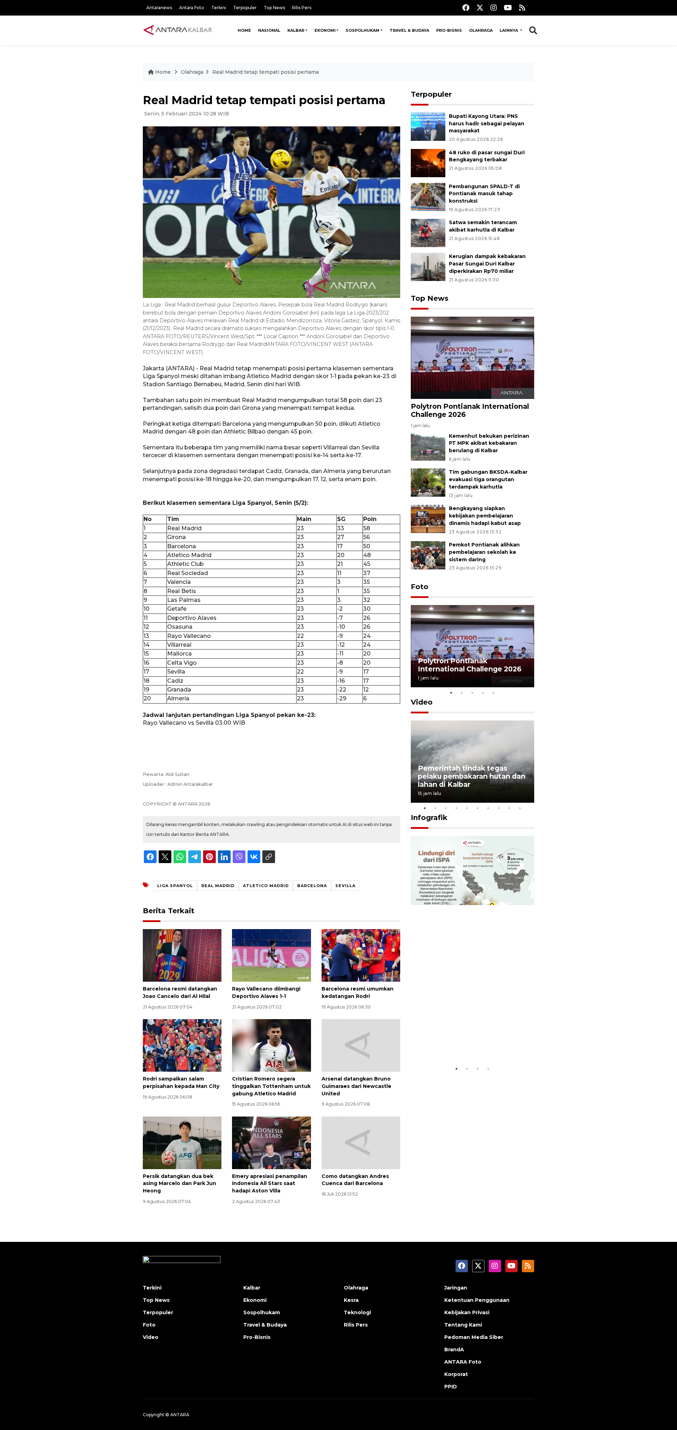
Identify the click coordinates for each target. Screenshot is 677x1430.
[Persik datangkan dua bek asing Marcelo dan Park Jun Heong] (182, 1142)
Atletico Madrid (266, 885)
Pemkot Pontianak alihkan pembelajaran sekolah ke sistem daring (484, 552)
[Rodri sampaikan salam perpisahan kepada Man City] (182, 1045)
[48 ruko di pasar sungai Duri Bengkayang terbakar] (428, 162)
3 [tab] (472, 692)
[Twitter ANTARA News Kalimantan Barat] (479, 7)
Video (422, 702)
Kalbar (295, 30)
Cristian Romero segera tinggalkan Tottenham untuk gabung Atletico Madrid (271, 1086)
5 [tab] (493, 692)
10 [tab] (520, 808)
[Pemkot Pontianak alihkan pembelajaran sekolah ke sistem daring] (428, 554)
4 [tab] (483, 692)
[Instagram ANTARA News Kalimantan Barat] (493, 7)
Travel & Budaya (409, 30)
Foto (419, 586)
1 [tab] (451, 692)
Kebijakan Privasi (466, 1312)
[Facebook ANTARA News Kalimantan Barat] (465, 7)
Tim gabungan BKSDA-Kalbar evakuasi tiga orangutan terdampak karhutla (488, 479)
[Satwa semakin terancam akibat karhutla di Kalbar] (428, 232)
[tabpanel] (472, 646)
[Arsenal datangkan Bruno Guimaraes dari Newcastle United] (361, 1045)
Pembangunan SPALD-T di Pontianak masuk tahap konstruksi (484, 193)
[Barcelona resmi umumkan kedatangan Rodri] (361, 955)
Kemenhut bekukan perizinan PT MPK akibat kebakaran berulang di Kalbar (489, 443)
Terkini (218, 7)
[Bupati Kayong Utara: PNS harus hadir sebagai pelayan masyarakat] (428, 126)
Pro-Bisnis (449, 30)
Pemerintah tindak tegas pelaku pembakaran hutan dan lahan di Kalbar (471, 776)
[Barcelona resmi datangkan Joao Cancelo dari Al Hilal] (182, 955)
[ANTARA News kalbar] (178, 30)
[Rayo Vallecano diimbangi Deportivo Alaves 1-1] (271, 955)
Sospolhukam (362, 30)
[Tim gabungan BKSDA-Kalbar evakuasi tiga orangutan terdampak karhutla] (428, 482)
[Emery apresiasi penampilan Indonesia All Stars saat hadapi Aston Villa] (271, 1142)
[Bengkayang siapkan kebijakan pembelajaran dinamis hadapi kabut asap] (428, 518)
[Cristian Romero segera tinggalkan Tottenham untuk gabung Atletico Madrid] (271, 1045)
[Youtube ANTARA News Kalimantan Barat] (508, 7)
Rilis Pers (301, 7)
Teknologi (357, 1312)
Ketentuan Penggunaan (477, 1300)
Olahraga (481, 30)
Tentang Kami (463, 1325)
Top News (274, 7)
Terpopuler (245, 7)
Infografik (429, 817)
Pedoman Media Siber (473, 1337)
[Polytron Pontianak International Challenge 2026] (472, 357)
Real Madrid (217, 885)
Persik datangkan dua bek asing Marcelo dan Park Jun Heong (179, 1183)
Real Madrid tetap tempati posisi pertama (265, 72)
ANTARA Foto (462, 1362)
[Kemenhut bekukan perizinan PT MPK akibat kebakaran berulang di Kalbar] (428, 446)
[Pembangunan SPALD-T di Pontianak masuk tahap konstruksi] (428, 196)
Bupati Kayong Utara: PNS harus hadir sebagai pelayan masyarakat (486, 123)
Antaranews (159, 7)
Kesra (351, 1300)
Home (244, 30)
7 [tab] (488, 808)
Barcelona (312, 885)
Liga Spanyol (175, 885)
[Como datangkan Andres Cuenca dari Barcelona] (361, 1142)
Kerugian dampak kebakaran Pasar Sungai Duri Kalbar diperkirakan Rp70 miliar (487, 263)
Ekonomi (325, 30)
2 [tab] (461, 692)
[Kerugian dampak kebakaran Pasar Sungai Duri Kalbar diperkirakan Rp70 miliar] (428, 266)
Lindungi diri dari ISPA (457, 1044)
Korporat (456, 1374)
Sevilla (345, 885)
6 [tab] (477, 808)
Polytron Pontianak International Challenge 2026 (470, 410)
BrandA (454, 1349)
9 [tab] (509, 808)
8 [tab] (498, 808)
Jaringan (455, 1288)
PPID (450, 1386)
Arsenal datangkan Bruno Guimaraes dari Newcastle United (356, 1086)
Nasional (269, 30)
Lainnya (509, 30)
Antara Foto (191, 7)
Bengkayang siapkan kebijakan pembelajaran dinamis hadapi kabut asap (485, 515)
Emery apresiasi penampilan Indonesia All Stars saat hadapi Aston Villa (269, 1183)
